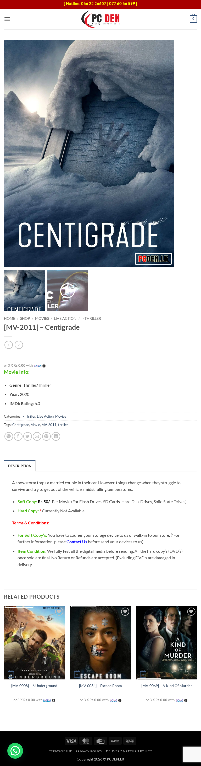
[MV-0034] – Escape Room (100, 685)
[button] (7, 19)
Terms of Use (60, 751)
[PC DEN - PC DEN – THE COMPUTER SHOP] (100, 19)
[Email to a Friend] (37, 436)
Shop (25, 318)
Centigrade (20, 425)
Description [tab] (19, 466)
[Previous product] (19, 345)
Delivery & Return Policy (129, 751)
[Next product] (8, 345)
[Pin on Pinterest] (46, 436)
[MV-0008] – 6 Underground (34, 685)
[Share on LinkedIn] (56, 436)
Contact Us (76, 541)
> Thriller (91, 318)
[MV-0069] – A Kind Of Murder (166, 685)
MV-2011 (49, 425)
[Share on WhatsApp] (8, 436)
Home (9, 318)
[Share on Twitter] (27, 436)
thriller (63, 425)
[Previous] (4, 659)
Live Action (65, 318)
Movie (35, 425)
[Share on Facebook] (18, 436)
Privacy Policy (89, 751)
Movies (42, 318)
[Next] (197, 659)
